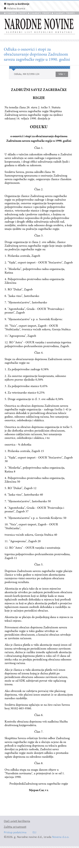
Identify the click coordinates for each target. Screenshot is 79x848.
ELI (34, 832)
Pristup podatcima (15, 832)
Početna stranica (16, 8)
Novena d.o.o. (60, 837)
